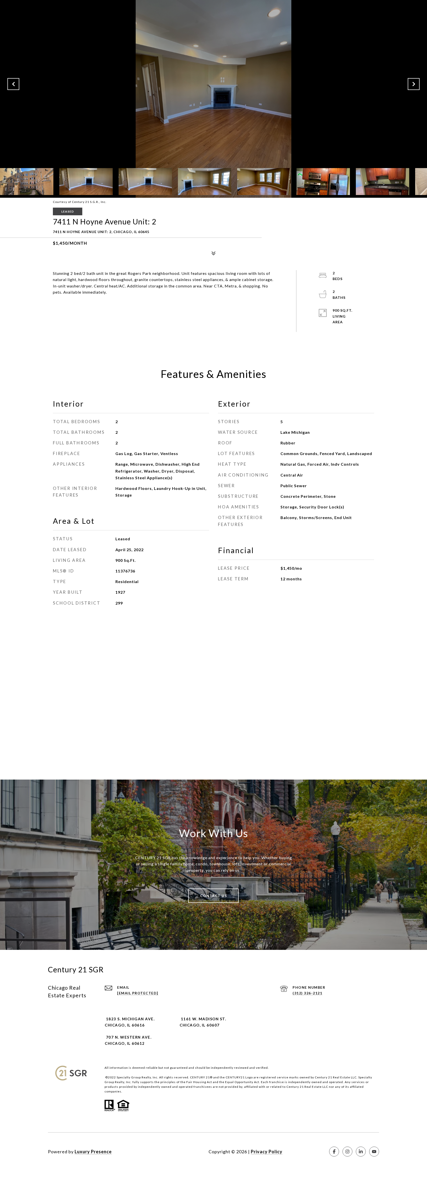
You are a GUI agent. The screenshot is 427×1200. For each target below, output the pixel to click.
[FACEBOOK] (334, 1151)
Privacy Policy (266, 1151)
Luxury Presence (93, 1151)
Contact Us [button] (213, 896)
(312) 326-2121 (307, 993)
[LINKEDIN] (361, 1151)
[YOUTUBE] (374, 1151)
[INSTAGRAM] (347, 1151)
